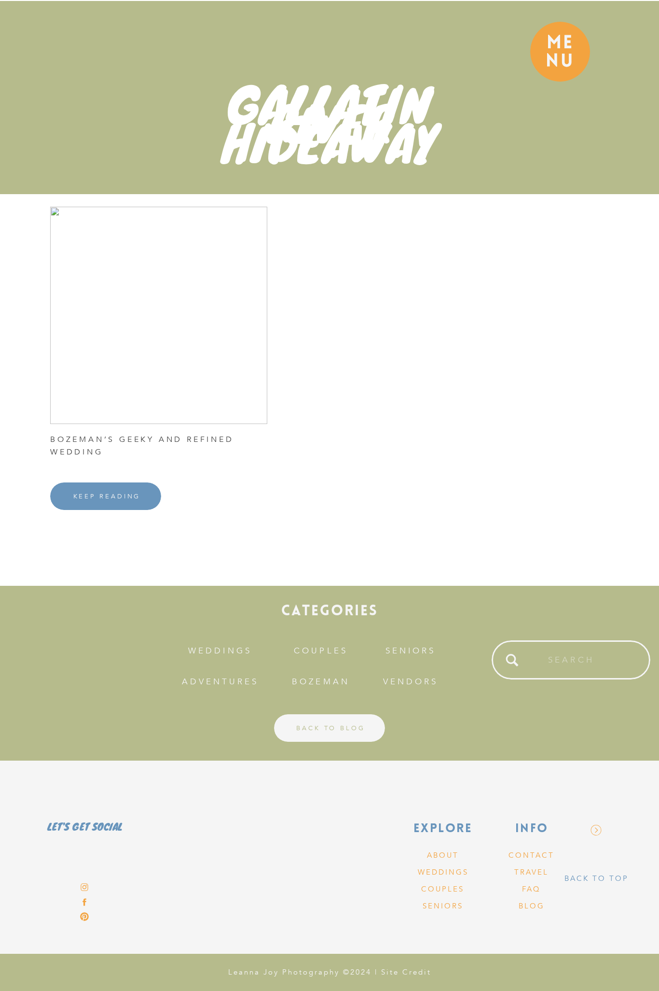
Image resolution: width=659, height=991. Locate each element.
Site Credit (406, 972)
